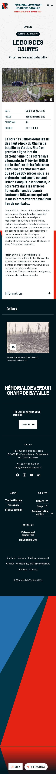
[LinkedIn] (39, 476)
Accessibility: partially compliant (33, 563)
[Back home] (5, 6)
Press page (14, 505)
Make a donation (28, 539)
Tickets (40, 501)
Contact (11, 558)
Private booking (13, 509)
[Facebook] (17, 476)
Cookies (33, 569)
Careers (22, 558)
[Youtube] (31, 476)
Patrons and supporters (28, 534)
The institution (13, 500)
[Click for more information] (51, 99)
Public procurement (38, 558)
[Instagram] (24, 476)
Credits (10, 563)
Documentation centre (40, 513)
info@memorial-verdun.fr (28, 467)
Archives (28, 27)
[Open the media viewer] (13, 347)
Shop (40, 506)
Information (13, 293)
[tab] (15, 766)
